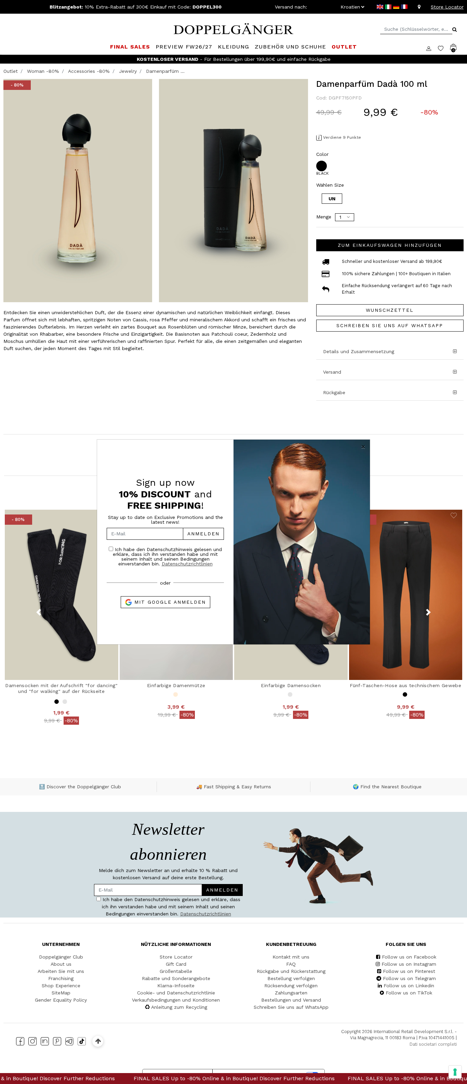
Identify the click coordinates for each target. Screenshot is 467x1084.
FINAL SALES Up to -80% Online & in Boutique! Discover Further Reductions (150, 1078)
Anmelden (203, 533)
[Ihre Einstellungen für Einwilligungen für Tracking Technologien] (455, 1072)
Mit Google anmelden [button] (169, 602)
